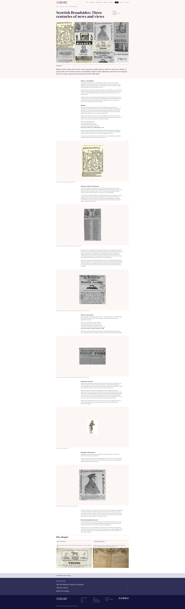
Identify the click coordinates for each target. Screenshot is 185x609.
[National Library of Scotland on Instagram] (119, 598)
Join (116, 2)
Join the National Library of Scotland (70, 584)
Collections (92, 2)
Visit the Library (62, 588)
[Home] (61, 2)
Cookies (82, 600)
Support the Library (96, 599)
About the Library (62, 591)
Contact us (106, 600)
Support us (111, 2)
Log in (121, 2)
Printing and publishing (73, 6)
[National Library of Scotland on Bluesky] (124, 598)
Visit (87, 2)
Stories (66, 6)
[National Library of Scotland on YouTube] (126, 598)
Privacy (82, 599)
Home (57, 6)
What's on (105, 2)
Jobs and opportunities (96, 600)
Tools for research (99, 2)
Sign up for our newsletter (109, 599)
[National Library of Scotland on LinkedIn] (128, 598)
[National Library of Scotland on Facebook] (122, 598)
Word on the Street (61, 541)
